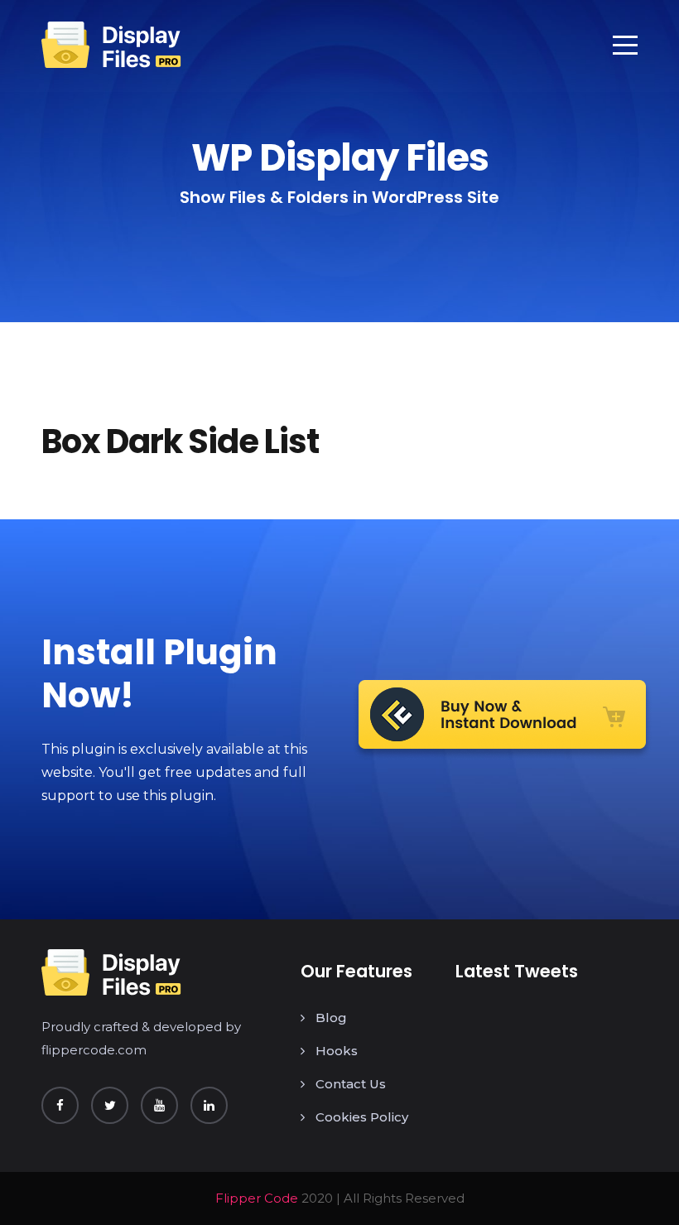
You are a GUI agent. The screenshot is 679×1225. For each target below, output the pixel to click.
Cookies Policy (361, 1117)
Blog (331, 1017)
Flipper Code (256, 1198)
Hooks (336, 1051)
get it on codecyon (502, 719)
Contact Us (350, 1084)
